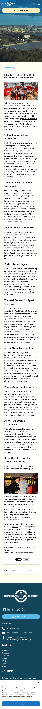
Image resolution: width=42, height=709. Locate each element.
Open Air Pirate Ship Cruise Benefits (19, 553)
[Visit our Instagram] (13, 609)
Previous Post (10, 570)
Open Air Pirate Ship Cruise (25, 547)
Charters (6, 656)
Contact (5, 663)
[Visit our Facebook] (4, 609)
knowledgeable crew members (18, 373)
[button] (39, 683)
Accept (21, 704)
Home (5, 650)
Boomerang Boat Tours (23, 499)
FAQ (4, 661)
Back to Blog (9, 68)
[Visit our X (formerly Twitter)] (23, 609)
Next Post (33, 570)
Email (26, 559)
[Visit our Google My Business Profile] (8, 609)
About (5, 658)
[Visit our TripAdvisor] (18, 609)
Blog (4, 666)
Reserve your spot (12, 535)
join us (15, 527)
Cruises (5, 653)
